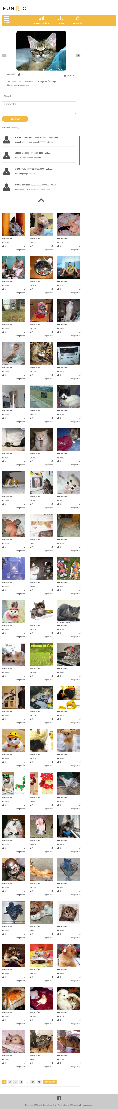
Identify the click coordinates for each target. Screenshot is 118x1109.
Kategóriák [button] (40, 23)
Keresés (77, 23)
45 (39, 1082)
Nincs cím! (7, 238)
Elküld (15, 119)
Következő (49, 1082)
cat (27, 85)
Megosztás (20, 250)
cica (15, 85)
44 (33, 1082)
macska (21, 85)
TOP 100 (60, 23)
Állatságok (52, 81)
